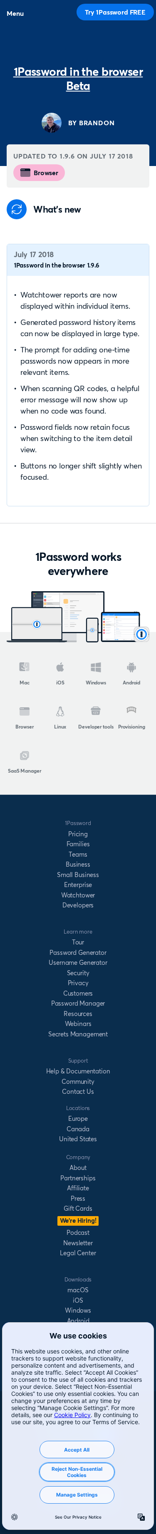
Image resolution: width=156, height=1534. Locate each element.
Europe (78, 1119)
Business (78, 864)
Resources (78, 1014)
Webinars (78, 1024)
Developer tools (95, 727)
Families (78, 844)
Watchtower (78, 895)
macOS (77, 1290)
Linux (60, 727)
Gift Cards (78, 1208)
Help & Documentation (78, 1071)
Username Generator (78, 962)
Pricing (78, 834)
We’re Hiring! (78, 1220)
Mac (25, 682)
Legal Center (78, 1253)
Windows (96, 682)
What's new (57, 209)
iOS (60, 682)
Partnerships (77, 1178)
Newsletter (77, 1243)
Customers (78, 993)
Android (131, 682)
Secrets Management (78, 1034)
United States (78, 1139)
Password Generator (78, 953)
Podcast (78, 1233)
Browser (46, 173)
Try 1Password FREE (115, 12)
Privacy (78, 983)
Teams (78, 854)
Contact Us (78, 1091)
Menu (15, 13)
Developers (78, 905)
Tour (78, 942)
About (77, 1168)
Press (78, 1198)
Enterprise (78, 885)
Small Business (78, 875)
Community (78, 1081)
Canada (78, 1129)
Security (78, 973)
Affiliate (78, 1188)
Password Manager (78, 1003)
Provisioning (131, 727)
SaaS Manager (24, 771)
